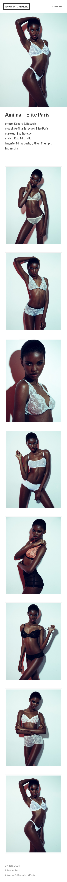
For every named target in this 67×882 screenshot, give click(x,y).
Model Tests (14, 870)
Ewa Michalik (16, 6)
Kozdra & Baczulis (16, 875)
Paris (32, 875)
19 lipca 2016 (12, 865)
